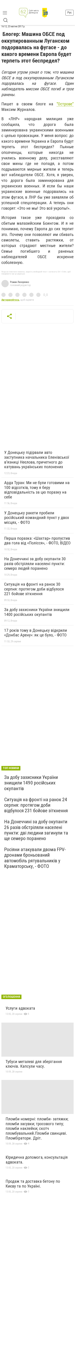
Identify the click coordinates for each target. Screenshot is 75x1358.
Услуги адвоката (20, 1008)
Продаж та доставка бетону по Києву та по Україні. (33, 1184)
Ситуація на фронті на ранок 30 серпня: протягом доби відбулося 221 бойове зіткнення (34, 589)
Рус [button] (69, 12)
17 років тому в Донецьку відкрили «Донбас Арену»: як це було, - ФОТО (35, 633)
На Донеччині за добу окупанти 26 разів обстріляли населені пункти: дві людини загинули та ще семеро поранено (36, 830)
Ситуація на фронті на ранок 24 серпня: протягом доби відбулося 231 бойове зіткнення (36, 805)
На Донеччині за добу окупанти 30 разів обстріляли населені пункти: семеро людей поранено (35, 563)
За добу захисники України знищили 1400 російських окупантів (36, 612)
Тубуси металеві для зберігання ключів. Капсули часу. (34, 1064)
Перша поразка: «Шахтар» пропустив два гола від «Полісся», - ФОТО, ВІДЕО (37, 541)
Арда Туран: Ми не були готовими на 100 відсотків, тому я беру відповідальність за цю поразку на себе (37, 489)
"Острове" (65, 104)
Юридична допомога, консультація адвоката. (37, 1160)
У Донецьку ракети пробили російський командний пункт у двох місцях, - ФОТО (36, 518)
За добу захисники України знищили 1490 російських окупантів (31, 782)
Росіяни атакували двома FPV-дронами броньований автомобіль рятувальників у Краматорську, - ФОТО (35, 858)
